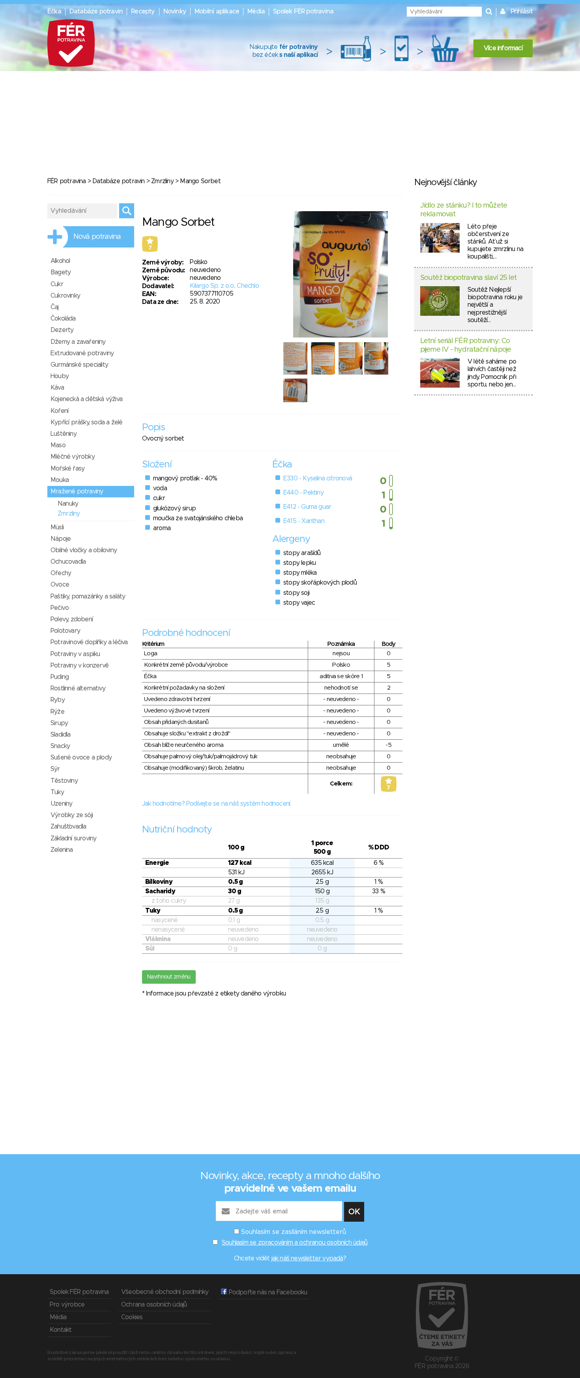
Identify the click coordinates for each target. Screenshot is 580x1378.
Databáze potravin (96, 11)
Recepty (143, 11)
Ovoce (60, 584)
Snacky (60, 746)
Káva (57, 387)
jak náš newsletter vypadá (307, 1258)
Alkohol (60, 261)
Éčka (54, 11)
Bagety (61, 272)
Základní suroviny (73, 838)
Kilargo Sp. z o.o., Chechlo (224, 286)
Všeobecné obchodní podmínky (164, 1292)
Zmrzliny (162, 181)
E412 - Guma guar (307, 507)
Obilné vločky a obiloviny (84, 550)
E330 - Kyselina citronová (317, 478)
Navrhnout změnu (169, 977)
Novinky (174, 11)
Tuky (57, 792)
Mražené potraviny (77, 491)
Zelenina (62, 850)
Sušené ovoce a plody (81, 757)
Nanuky (68, 504)
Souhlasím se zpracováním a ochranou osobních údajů (294, 1242)
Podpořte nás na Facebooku (267, 1292)
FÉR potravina (66, 181)
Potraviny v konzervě (80, 665)
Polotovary (65, 631)
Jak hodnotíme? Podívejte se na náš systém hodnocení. (216, 804)
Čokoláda (63, 318)
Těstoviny (64, 781)
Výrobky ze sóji (72, 815)
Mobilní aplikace (217, 11)
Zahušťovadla (68, 826)
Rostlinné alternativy (78, 688)
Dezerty (62, 330)
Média (256, 11)
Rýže (57, 712)
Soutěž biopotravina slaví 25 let (468, 277)
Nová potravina (97, 236)
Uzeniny (61, 804)
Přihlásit (522, 11)
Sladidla (61, 734)
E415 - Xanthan (303, 521)
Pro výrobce (67, 1304)
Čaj (55, 307)
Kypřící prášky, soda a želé (86, 422)
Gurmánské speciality (79, 365)
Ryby (58, 700)
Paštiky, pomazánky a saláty (88, 596)
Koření (59, 411)
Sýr (55, 769)
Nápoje (61, 539)
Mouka (60, 480)
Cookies (131, 1317)
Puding (60, 677)
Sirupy (59, 723)
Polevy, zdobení (72, 619)
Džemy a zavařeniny (78, 342)
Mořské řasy (67, 468)
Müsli (57, 527)
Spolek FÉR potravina (303, 11)
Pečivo (60, 608)
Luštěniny (64, 434)
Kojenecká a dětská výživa (86, 399)
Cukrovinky (65, 295)
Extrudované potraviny (82, 353)
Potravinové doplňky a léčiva (89, 642)
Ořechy (61, 573)
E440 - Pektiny (303, 492)
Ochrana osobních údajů (154, 1304)
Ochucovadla (68, 562)
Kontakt (60, 1330)
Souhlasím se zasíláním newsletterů (293, 1232)
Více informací (503, 48)
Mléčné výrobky (73, 457)
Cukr (57, 284)
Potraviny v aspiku (75, 654)
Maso (58, 445)
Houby (60, 376)
